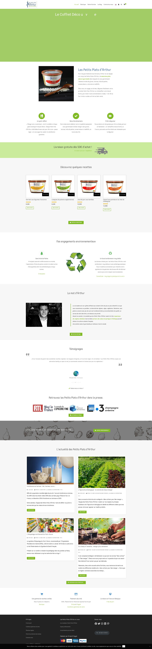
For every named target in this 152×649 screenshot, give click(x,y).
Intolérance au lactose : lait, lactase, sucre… (41, 486)
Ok (123, 646)
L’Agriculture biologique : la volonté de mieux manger (95, 490)
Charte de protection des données (33, 634)
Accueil (76, 4)
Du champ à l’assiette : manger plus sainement (93, 546)
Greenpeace (41, 274)
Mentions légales (30, 630)
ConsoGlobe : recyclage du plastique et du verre (110, 276)
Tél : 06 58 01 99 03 (101, 632)
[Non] (150, 646)
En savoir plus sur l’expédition (83, 151)
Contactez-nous (108, 4)
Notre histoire (92, 4)
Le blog (100, 4)
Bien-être (43, 489)
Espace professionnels (65, 626)
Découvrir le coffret (74, 57)
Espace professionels (102, 430)
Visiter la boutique (77, 222)
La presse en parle (77, 415)
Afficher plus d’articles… (77, 582)
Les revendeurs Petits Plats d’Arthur (68, 623)
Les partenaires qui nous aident (67, 630)
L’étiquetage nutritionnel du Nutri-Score (40, 534)
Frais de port (110, 602)
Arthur (37, 489)
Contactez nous (29, 637)
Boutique (83, 4)
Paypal (79, 604)
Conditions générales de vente (76, 607)
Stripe (73, 604)
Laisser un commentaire (54, 489)
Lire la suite (30, 207)
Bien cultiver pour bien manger (100, 493)
